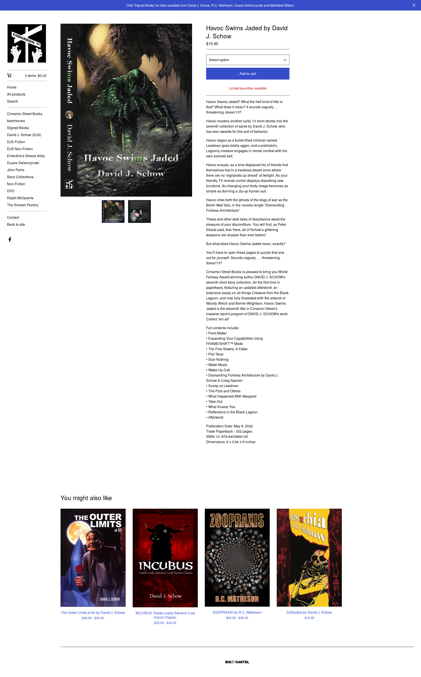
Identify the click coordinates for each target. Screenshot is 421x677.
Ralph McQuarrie (20, 197)
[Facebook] (10, 239)
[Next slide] (185, 110)
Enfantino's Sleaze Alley (26, 155)
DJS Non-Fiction (20, 148)
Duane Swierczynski (23, 162)
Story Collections (20, 176)
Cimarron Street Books (24, 113)
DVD (10, 190)
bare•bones (16, 120)
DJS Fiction (16, 141)
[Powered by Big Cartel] (237, 662)
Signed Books (18, 127)
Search (12, 101)
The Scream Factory (22, 204)
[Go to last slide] (66, 110)
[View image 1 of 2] (113, 211)
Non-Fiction (16, 183)
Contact (13, 217)
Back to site (16, 224)
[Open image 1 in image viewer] (126, 110)
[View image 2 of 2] (139, 211)
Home (11, 87)
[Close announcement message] (413, 5)
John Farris (15, 169)
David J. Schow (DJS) (24, 134)
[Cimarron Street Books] (26, 43)
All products (16, 94)
